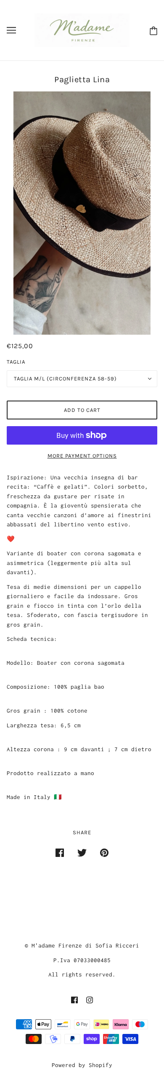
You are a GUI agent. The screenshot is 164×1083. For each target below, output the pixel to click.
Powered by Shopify (82, 1065)
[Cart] (152, 30)
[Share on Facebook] (60, 852)
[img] (74, 999)
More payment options (82, 456)
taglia (16, 362)
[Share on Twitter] (82, 852)
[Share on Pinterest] (104, 852)
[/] (82, 29)
